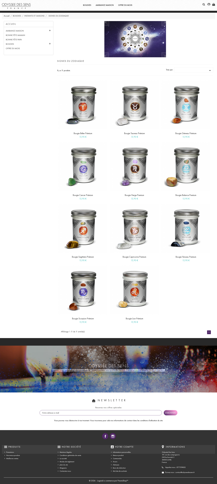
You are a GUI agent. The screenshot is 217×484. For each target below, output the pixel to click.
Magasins (63, 468)
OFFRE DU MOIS (125, 5)
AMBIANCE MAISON (105, 5)
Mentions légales (66, 452)
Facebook (105, 436)
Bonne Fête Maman (15, 35)
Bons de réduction (119, 468)
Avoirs (115, 462)
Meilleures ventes (12, 458)
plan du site (64, 465)
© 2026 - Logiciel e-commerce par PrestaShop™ (108, 480)
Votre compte (124, 446)
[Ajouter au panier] (74, 135)
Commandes (117, 458)
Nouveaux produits (13, 455)
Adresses (116, 465)
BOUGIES (87, 5)
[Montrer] (80, 135)
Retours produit (118, 455)
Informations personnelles (122, 452)
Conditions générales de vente (70, 455)
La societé (63, 458)
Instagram (113, 436)
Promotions (10, 452)
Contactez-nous (65, 471)
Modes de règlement (67, 462)
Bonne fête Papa (14, 39)
